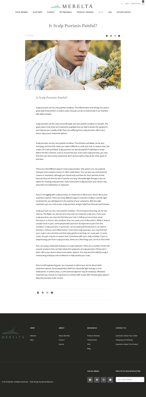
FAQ (110, 12)
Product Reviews (93, 336)
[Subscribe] (142, 379)
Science (62, 340)
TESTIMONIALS (65, 12)
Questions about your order (127, 336)
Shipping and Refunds (124, 340)
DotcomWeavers (47, 382)
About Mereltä (64, 336)
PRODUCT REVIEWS (85, 12)
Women (33, 336)
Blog (89, 348)
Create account (136, 3)
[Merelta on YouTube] (119, 36)
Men (32, 340)
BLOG (100, 12)
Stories (61, 344)
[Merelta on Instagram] (115, 36)
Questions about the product (127, 344)
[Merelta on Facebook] (107, 36)
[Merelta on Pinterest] (111, 36)
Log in (127, 3)
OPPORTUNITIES (124, 12)
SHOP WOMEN (21, 12)
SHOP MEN (37, 12)
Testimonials (92, 340)
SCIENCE (50, 12)
